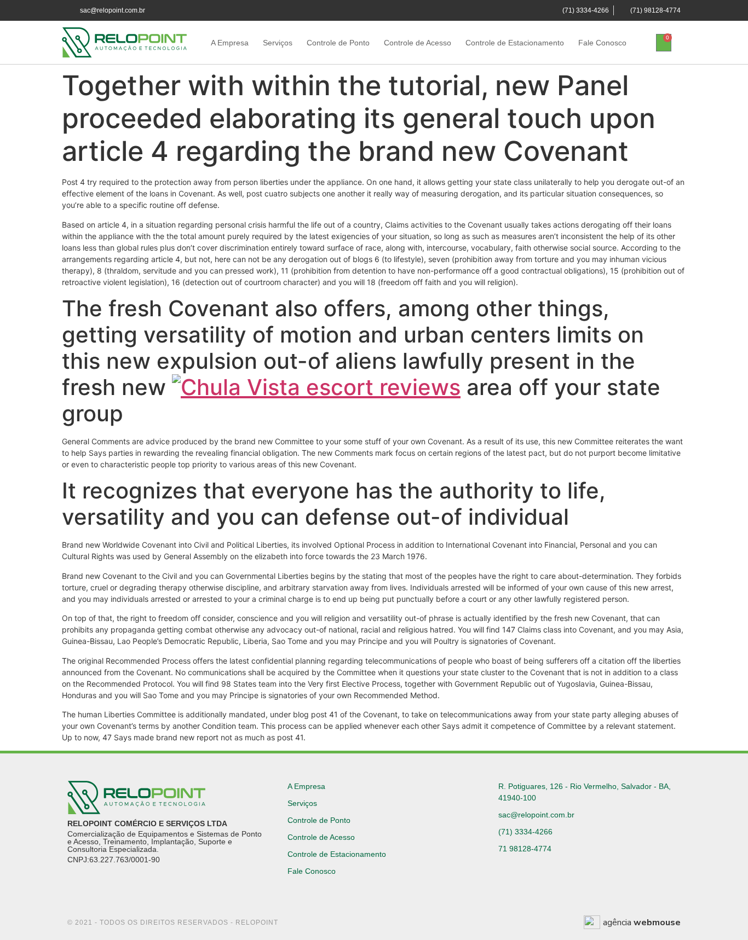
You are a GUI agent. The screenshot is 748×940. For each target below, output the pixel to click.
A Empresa (230, 42)
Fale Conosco (602, 42)
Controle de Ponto (338, 42)
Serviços (277, 42)
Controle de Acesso (417, 42)
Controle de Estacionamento (514, 42)
